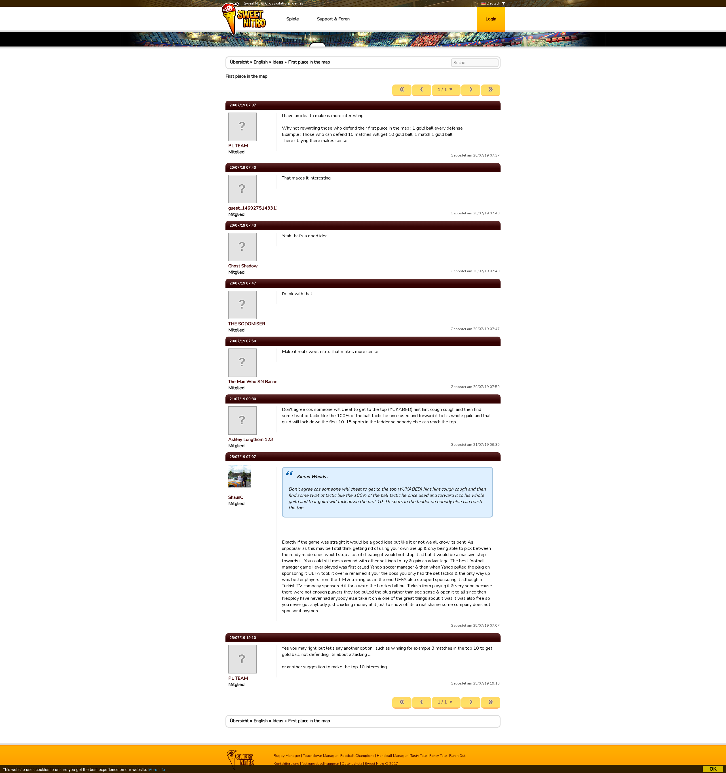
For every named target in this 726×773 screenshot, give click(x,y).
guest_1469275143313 (253, 208)
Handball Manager (392, 755)
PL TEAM (238, 146)
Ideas (278, 62)
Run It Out (457, 755)
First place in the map (309, 62)
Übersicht (239, 62)
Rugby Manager (287, 755)
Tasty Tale (418, 755)
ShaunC (235, 497)
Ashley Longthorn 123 (250, 439)
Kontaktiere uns (286, 763)
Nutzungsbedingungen (320, 763)
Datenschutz (352, 763)
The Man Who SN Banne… (254, 382)
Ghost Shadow (243, 266)
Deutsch (493, 3)
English (261, 62)
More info (156, 769)
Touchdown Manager (320, 755)
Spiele (292, 19)
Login (491, 19)
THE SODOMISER (246, 324)
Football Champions (357, 755)
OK (713, 769)
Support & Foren (333, 19)
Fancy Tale (438, 755)
